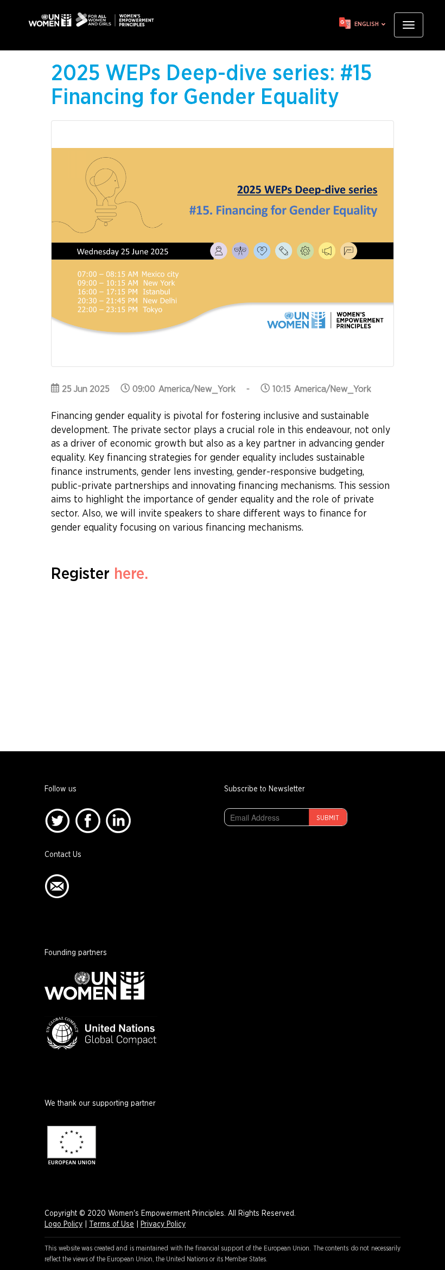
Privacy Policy (163, 1224)
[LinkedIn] (118, 821)
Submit (327, 818)
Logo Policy (63, 1224)
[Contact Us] (56, 886)
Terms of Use (111, 1224)
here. (131, 574)
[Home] (95, 19)
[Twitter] (57, 821)
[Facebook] (87, 821)
